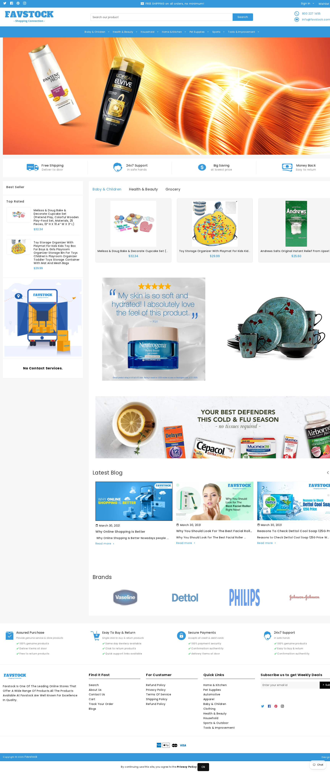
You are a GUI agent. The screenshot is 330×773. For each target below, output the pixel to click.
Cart (92, 699)
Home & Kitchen (172, 31)
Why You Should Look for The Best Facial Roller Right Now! (224, 531)
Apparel (208, 699)
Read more (103, 543)
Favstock (31, 757)
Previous (11, 96)
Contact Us (97, 694)
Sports (216, 31)
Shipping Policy (156, 699)
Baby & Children (95, 31)
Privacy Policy (156, 690)
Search (94, 685)
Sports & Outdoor (216, 723)
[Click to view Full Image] (133, 501)
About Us (95, 690)
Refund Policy (156, 685)
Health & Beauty (123, 31)
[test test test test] (153, 329)
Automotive (211, 694)
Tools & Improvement (242, 31)
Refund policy (156, 704)
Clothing (209, 709)
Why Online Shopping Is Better (120, 531)
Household (148, 31)
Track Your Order (101, 704)
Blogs (92, 709)
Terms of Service (158, 694)
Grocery (173, 189)
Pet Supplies (197, 31)
